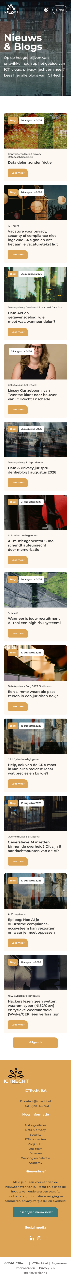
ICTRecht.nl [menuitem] (40, 1263)
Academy (35, 1163)
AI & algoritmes (35, 1125)
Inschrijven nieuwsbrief (35, 1212)
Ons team (36, 1148)
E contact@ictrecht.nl (35, 1101)
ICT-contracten (35, 1139)
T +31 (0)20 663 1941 (35, 1106)
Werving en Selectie (35, 1158)
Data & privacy (35, 1130)
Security (35, 1134)
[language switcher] (46, 9)
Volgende (35, 1042)
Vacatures (35, 1153)
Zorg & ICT (35, 1144)
